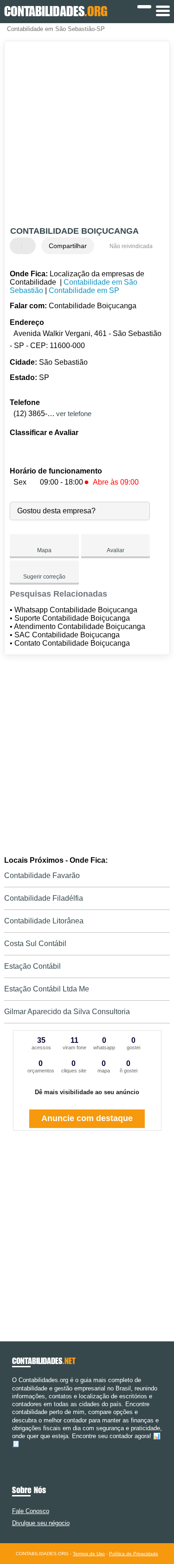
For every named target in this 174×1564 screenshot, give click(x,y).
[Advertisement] (87, 135)
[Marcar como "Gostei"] (18, 245)
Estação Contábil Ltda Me (46, 989)
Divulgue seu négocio (41, 1523)
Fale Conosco (30, 1511)
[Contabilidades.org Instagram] (22, 1452)
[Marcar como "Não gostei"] (29, 245)
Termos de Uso (89, 1553)
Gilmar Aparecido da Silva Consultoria (67, 1012)
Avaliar (115, 550)
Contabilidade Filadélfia (43, 898)
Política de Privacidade (133, 1553)
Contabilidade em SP (84, 290)
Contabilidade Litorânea (44, 921)
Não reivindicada (131, 246)
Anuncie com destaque (87, 1118)
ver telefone (73, 413)
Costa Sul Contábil (35, 943)
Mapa (44, 550)
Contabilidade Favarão (42, 875)
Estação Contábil (32, 966)
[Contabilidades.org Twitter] (18, 1452)
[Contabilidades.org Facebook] (14, 1452)
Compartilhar (68, 245)
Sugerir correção (44, 576)
